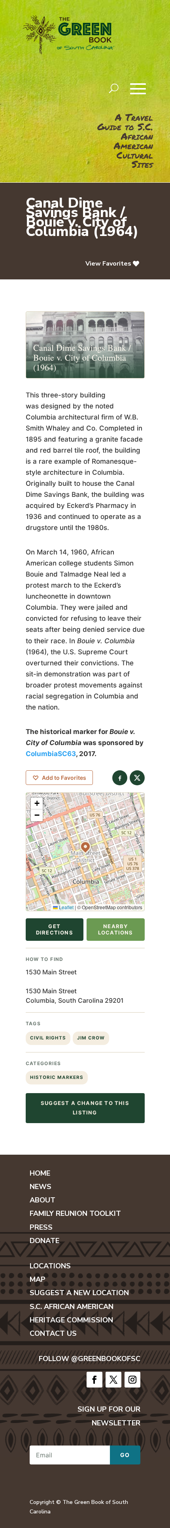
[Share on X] (137, 777)
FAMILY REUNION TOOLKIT (75, 1213)
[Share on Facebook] (119, 777)
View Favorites (108, 263)
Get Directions (54, 929)
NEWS (40, 1186)
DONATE (44, 1240)
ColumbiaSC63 (51, 754)
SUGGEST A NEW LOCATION (79, 1293)
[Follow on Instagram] (132, 1380)
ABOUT (42, 1200)
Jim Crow (91, 1038)
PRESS (41, 1227)
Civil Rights (48, 1038)
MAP (37, 1279)
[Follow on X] (113, 1380)
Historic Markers (56, 1077)
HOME (40, 1173)
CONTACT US (53, 1333)
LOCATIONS (50, 1266)
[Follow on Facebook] (94, 1380)
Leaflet (66, 907)
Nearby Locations (115, 929)
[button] (85, 846)
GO (125, 1454)
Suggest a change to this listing (85, 1108)
